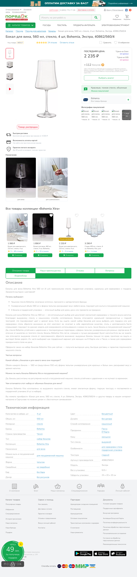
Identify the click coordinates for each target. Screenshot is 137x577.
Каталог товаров (13, 500)
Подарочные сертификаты (113, 508)
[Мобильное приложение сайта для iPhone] (101, 553)
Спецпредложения (13, 514)
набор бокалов (43, 439)
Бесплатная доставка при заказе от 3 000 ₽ (30, 136)
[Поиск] (96, 17)
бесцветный (107, 413)
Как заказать (42, 504)
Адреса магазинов (12, 9)
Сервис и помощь (45, 500)
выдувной (106, 442)
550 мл (40, 418)
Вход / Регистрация (114, 10)
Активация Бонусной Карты (113, 518)
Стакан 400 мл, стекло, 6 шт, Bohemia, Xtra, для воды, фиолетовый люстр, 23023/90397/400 (94, 247)
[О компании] (14, 486)
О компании (75, 528)
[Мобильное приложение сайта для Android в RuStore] (118, 553)
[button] (20, 25)
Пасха (104, 429)
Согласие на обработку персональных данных (111, 539)
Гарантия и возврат (45, 514)
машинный (107, 424)
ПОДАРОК (13, 564)
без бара (41, 472)
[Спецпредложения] (79, 486)
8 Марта (105, 432)
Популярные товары (13, 504)
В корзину (18, 255)
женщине (106, 437)
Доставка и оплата (86, 10)
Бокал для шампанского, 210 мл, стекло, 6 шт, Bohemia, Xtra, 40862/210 (68, 247)
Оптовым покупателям (79, 518)
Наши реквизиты (77, 532)
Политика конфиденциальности (115, 522)
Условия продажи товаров (113, 504)
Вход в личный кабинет (47, 523)
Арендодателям (76, 514)
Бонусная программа (111, 513)
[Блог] (36, 486)
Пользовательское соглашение (114, 533)
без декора (107, 418)
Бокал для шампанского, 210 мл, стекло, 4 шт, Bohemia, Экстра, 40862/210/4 (17, 247)
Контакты (41, 528)
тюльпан (41, 462)
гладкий (105, 455)
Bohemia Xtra (43, 444)
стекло (40, 424)
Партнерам (75, 500)
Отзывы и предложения (47, 518)
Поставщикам (76, 509)
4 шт (39, 413)
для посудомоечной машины (50, 455)
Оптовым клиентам (19, 12)
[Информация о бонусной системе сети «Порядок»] (102, 64)
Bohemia (41, 429)
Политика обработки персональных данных (116, 528)
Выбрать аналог (106, 77)
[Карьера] (101, 485)
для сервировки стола (112, 447)
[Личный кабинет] (122, 486)
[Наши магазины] (57, 486)
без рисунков (43, 477)
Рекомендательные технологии (114, 544)
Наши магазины (11, 523)
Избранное (10, 509)
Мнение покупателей (100, 91)
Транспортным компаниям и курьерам (85, 523)
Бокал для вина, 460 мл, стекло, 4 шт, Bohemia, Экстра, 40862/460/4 (42, 247)
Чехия (40, 434)
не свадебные (43, 467)
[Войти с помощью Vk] (126, 10)
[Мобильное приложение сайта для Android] (83, 553)
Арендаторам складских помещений (84, 504)
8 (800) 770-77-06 (67, 10)
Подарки (9, 532)
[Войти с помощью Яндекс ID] (130, 10)
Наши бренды (11, 528)
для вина (41, 449)
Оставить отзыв (67, 42)
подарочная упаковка (112, 450)
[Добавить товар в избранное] (25, 215)
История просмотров (13, 519)
